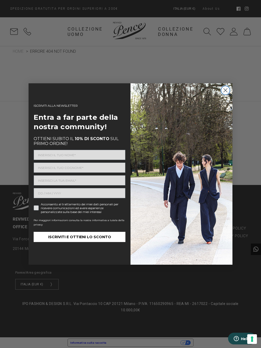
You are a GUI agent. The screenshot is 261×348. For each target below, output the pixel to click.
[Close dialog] (225, 90)
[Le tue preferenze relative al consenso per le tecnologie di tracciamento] (252, 339)
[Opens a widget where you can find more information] (242, 339)
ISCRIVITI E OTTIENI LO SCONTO (79, 237)
